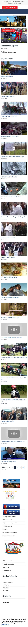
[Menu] (4, 11)
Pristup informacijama (9, 516)
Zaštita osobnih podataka (10, 523)
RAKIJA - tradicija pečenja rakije (10, 297)
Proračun (5, 529)
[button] (24, 582)
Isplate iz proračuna (9, 535)
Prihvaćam (5, 624)
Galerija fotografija (8, 564)
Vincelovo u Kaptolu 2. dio (8, 237)
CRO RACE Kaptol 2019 (7, 76)
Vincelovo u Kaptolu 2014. (8, 421)
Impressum (6, 567)
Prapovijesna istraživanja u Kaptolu (10, 197)
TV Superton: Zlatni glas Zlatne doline (11, 337)
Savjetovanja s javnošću (10, 532)
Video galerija (7, 570)
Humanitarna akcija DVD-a (8, 461)
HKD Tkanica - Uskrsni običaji (9, 277)
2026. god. (6, 590)
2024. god (5, 585)
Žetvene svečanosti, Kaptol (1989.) (10, 136)
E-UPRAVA (6, 602)
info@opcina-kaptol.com (18, 1)
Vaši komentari (7, 561)
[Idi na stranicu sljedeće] (20, 467)
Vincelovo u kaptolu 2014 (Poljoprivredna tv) (13, 441)
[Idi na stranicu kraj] (23, 467)
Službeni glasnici (8, 582)
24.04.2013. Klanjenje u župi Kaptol (10, 317)
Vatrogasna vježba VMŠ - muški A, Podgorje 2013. (14, 357)
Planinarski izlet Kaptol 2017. (9, 116)
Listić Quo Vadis (7, 526)
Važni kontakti (7, 520)
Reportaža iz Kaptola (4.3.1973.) (9, 176)
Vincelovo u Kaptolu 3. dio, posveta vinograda (13, 217)
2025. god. (6, 587)
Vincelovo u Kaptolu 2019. (7, 96)
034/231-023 (6, 1)
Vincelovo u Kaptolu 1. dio (8, 257)
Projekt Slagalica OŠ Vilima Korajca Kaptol (12, 156)
